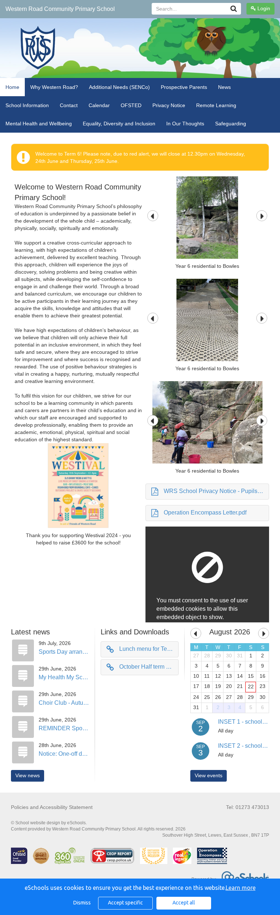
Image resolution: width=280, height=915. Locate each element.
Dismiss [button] (82, 903)
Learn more (241, 887)
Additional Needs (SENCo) (119, 87)
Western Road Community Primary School (60, 9)
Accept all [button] (183, 903)
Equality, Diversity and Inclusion (119, 123)
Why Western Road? (54, 87)
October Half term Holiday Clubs (149, 667)
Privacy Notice (168, 105)
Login (263, 8)
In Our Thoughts (185, 123)
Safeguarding (230, 123)
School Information (27, 105)
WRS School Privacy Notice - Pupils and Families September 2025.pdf (216, 491)
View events (208, 775)
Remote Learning (216, 105)
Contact (69, 105)
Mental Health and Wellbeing (38, 123)
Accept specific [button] (125, 903)
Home (12, 87)
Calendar (99, 105)
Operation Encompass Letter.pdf (205, 512)
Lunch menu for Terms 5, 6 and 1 (149, 649)
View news (27, 775)
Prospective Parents (184, 87)
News (224, 87)
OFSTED (131, 105)
